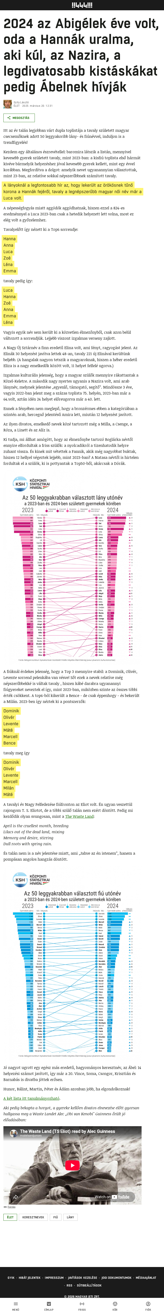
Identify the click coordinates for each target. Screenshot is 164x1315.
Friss (82, 1309)
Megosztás (21, 118)
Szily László (21, 102)
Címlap (48, 1309)
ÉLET (17, 105)
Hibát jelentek (30, 1277)
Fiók (148, 1309)
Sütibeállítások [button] (89, 1285)
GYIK (11, 1277)
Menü (15, 1309)
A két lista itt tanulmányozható (31, 1098)
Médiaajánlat (146, 1277)
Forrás (11, 1206)
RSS (69, 1285)
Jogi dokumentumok (117, 1277)
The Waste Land (79, 816)
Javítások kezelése (82, 1277)
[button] (10, 1217)
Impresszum (54, 1277)
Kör (115, 1309)
